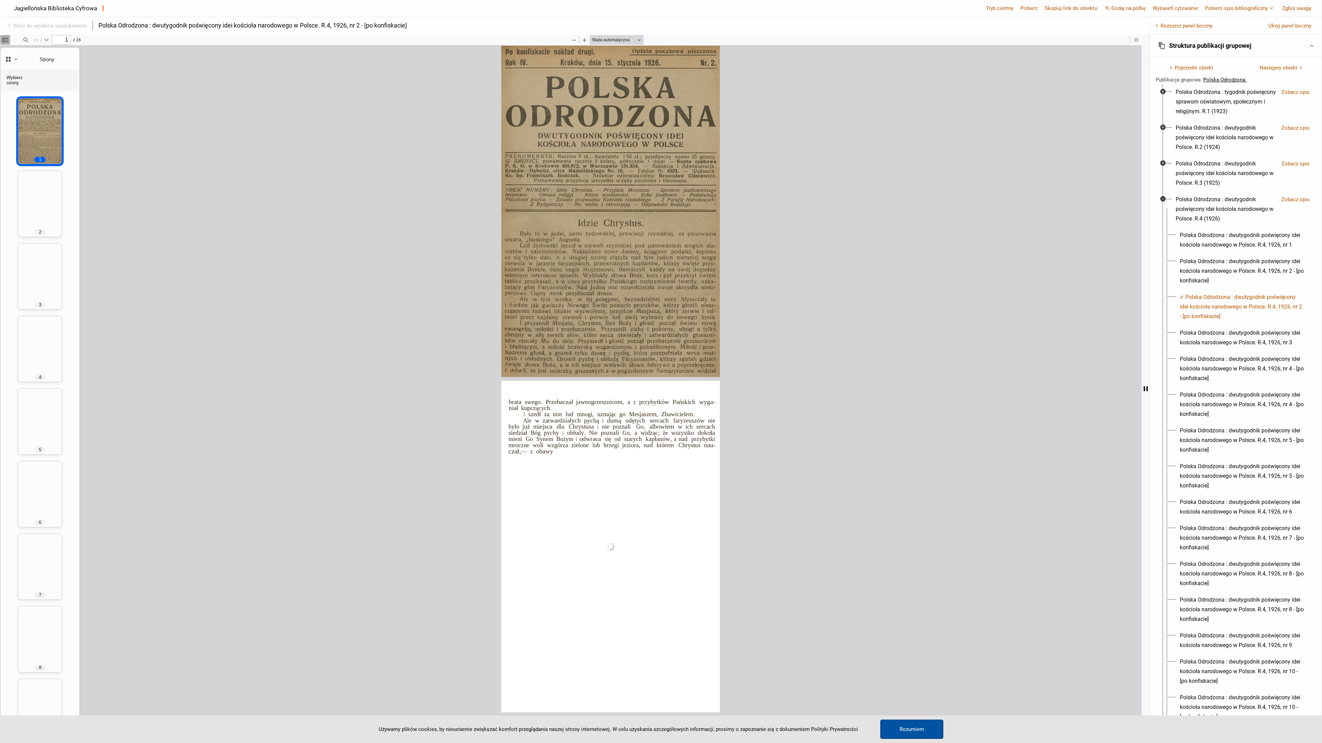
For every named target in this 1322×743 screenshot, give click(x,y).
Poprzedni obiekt (1194, 68)
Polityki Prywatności (834, 729)
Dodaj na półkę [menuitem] (1128, 8)
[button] (1236, 46)
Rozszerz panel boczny (1187, 26)
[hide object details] (1146, 388)
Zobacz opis (1295, 92)
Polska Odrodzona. (1225, 80)
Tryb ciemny (1000, 8)
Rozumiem (912, 729)
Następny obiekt (1278, 68)
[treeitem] (1236, 102)
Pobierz (1029, 8)
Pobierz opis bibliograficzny (1236, 8)
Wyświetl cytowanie (1175, 8)
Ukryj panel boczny (1289, 26)
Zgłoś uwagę (1296, 8)
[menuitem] (1225, 101)
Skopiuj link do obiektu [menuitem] (1071, 8)
